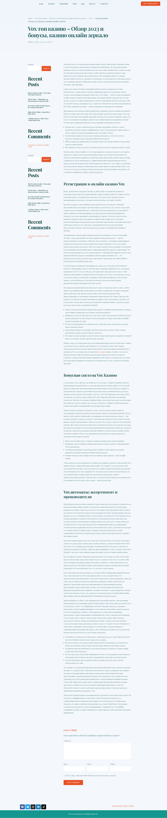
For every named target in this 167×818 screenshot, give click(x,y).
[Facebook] (22, 806)
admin (30, 42)
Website (112, 764)
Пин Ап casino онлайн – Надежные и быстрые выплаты (39, 94)
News (50, 42)
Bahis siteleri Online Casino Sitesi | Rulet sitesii (39, 113)
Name (66, 764)
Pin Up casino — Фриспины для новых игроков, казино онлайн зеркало (38, 100)
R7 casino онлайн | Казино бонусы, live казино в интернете (39, 107)
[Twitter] (27, 806)
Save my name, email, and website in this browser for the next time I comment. (91, 776)
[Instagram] (33, 806)
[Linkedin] (38, 806)
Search (30, 64)
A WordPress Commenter (35, 145)
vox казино (101, 352)
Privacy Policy (128, 806)
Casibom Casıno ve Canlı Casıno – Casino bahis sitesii (38, 119)
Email (89, 764)
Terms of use (117, 806)
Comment (67, 741)
